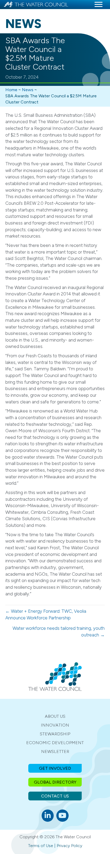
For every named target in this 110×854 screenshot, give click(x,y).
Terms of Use (40, 845)
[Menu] (98, 4)
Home (11, 89)
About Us (55, 716)
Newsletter (55, 751)
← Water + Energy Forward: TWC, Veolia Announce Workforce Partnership (45, 614)
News (27, 89)
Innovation (55, 725)
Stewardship (55, 733)
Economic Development (55, 742)
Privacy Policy (69, 845)
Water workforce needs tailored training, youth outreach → (59, 632)
